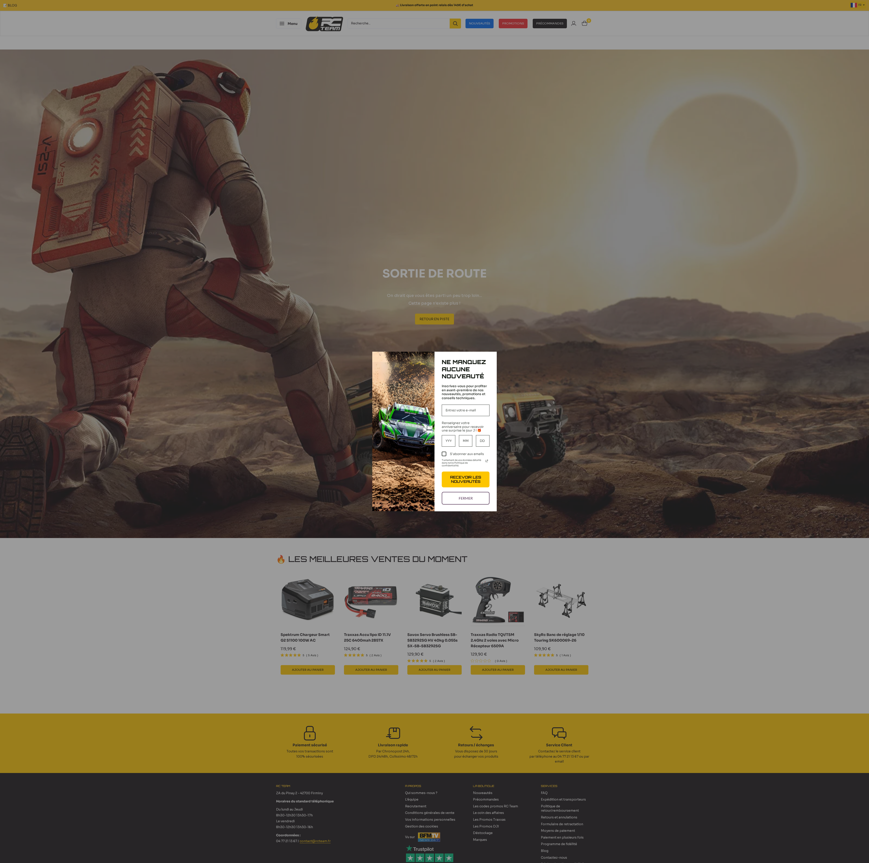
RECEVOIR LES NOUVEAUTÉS (465, 479)
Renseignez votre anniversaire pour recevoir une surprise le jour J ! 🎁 (463, 427)
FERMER (466, 498)
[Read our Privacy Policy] (486, 461)
